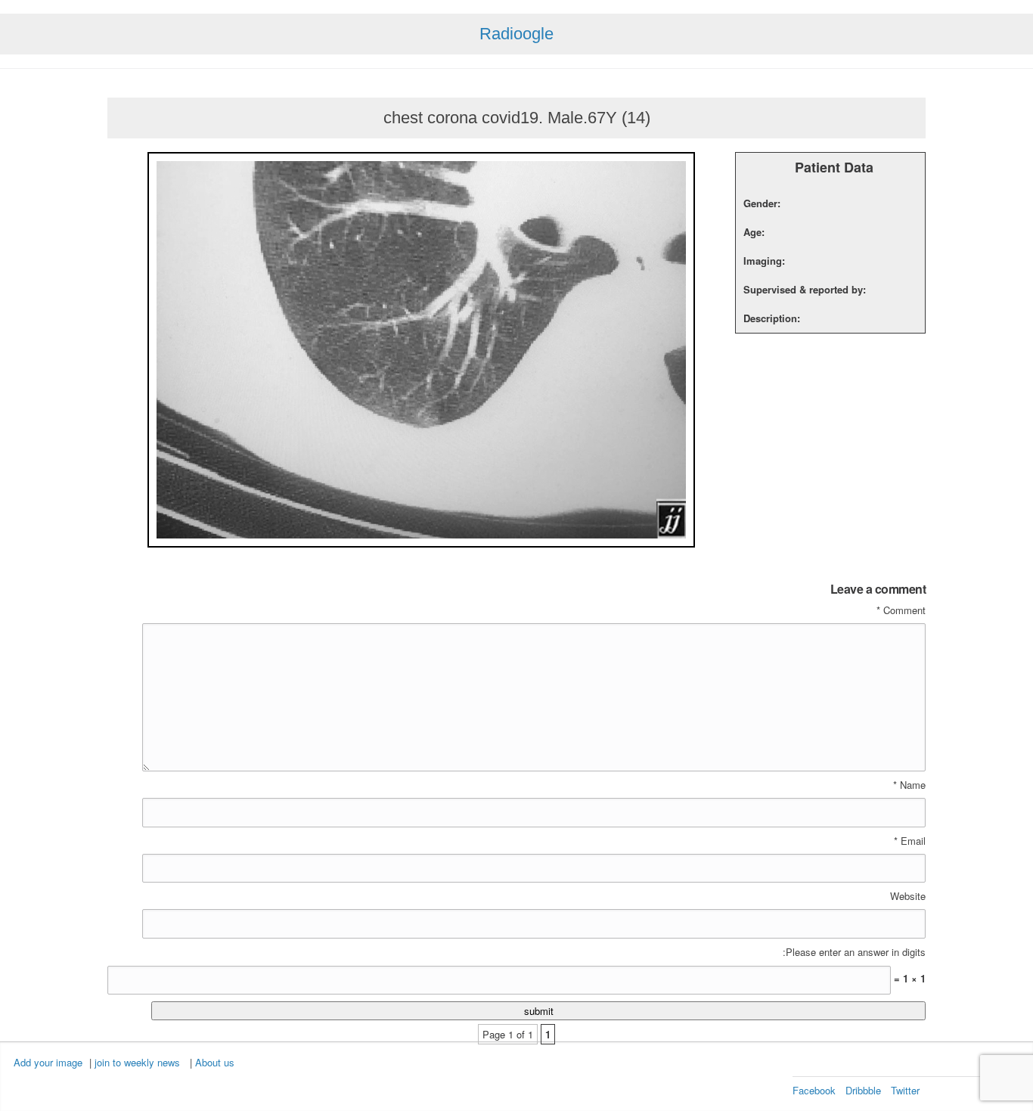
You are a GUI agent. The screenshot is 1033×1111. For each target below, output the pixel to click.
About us (214, 1062)
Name (909, 785)
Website (908, 896)
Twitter (905, 1090)
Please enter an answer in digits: (854, 952)
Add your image (48, 1062)
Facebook (814, 1090)
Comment (901, 610)
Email (910, 841)
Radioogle (516, 33)
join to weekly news (137, 1062)
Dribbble (863, 1090)
